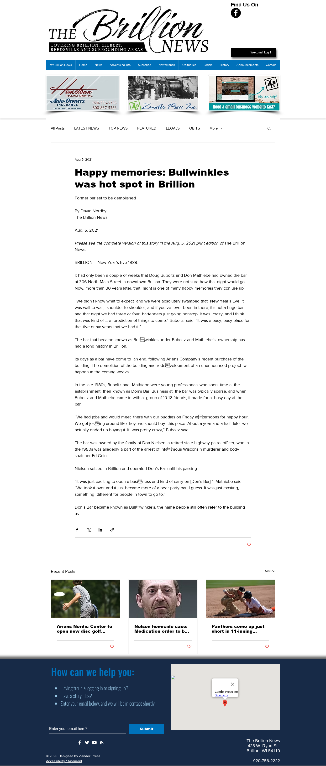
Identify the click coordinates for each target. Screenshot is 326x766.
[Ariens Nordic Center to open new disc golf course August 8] (85, 599)
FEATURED (146, 128)
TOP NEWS (118, 128)
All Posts (58, 128)
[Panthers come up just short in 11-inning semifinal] (240, 599)
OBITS (194, 128)
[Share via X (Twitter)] (88, 529)
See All (270, 571)
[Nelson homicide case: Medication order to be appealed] (163, 599)
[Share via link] (112, 529)
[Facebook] (236, 13)
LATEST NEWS (86, 128)
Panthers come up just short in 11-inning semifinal (238, 629)
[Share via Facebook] (77, 529)
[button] (269, 128)
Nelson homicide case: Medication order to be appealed (161, 629)
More (214, 128)
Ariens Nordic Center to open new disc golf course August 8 (84, 629)
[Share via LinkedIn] (100, 529)
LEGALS (173, 128)
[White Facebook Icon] (79, 742)
